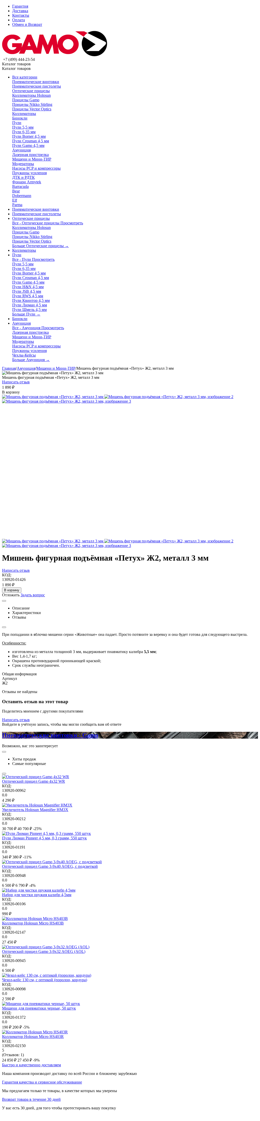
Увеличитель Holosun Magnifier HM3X (35, 810)
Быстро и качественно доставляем (31, 1065)
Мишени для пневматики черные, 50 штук (39, 1008)
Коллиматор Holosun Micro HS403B (33, 923)
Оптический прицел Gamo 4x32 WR (33, 781)
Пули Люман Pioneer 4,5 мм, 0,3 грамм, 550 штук (44, 838)
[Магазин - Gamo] (54, 55)
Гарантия (20, 6)
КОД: (6, 575)
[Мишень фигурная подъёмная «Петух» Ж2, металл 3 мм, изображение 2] (168, 397)
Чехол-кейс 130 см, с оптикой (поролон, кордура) (44, 980)
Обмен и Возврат (27, 24)
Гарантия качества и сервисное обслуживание (42, 1082)
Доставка (20, 11)
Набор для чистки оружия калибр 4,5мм (36, 895)
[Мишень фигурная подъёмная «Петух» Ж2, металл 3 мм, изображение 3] (66, 401)
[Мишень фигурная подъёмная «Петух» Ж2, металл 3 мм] (53, 397)
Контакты (20, 15)
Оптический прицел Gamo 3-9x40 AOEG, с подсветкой (50, 866)
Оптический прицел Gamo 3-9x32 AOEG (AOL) (43, 951)
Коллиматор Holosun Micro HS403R (33, 1036)
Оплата (18, 20)
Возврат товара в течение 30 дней (31, 1099)
